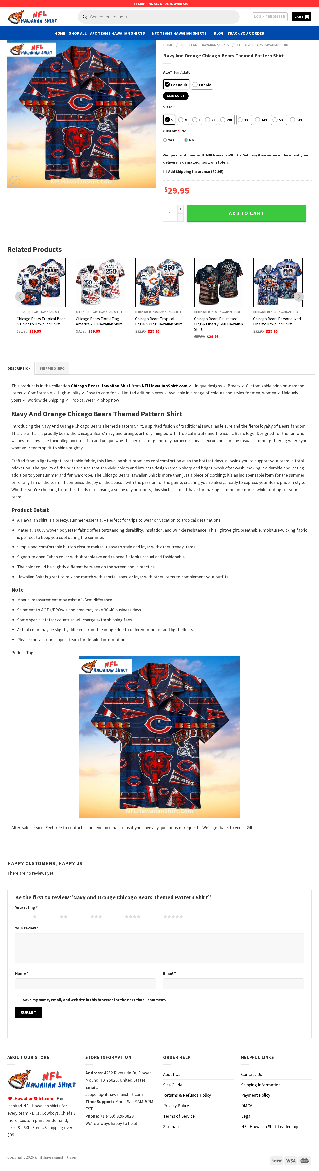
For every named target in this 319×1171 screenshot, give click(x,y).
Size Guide (172, 1085)
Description (19, 368)
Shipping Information (261, 1085)
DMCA (246, 1105)
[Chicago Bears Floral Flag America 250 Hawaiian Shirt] (100, 282)
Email (169, 973)
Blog (219, 33)
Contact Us (251, 1074)
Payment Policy (255, 1095)
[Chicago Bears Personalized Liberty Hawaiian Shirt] (278, 282)
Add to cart (246, 213)
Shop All (78, 33)
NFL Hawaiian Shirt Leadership (269, 1126)
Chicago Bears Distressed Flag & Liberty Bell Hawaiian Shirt (218, 324)
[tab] (19, 368)
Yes (171, 139)
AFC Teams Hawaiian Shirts (117, 33)
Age (167, 72)
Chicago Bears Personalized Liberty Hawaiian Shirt (277, 321)
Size (167, 106)
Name (21, 973)
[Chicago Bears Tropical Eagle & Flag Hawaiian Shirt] (160, 282)
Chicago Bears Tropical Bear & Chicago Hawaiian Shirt (41, 321)
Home (59, 33)
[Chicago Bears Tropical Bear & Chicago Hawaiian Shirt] (41, 282)
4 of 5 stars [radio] (114, 916)
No (191, 139)
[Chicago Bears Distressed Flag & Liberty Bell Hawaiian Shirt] (219, 282)
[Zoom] (14, 181)
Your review (27, 927)
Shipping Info (52, 368)
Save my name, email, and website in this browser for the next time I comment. (94, 999)
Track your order (246, 33)
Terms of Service (179, 1116)
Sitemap (171, 1126)
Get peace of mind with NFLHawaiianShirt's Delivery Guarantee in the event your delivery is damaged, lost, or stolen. (236, 159)
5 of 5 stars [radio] (153, 916)
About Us (171, 1074)
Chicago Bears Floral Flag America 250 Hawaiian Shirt (99, 321)
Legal (246, 1116)
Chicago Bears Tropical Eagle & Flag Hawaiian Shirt (158, 321)
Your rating (26, 907)
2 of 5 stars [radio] (49, 916)
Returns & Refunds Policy (187, 1095)
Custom (171, 130)
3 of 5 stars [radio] (80, 916)
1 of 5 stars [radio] (23, 916)
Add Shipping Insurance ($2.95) (196, 171)
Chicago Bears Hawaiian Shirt (263, 45)
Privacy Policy (176, 1105)
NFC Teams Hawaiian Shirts (179, 33)
